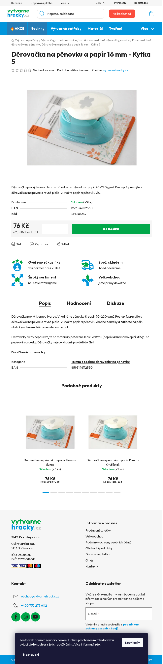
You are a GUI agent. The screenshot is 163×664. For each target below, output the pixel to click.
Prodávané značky (98, 530)
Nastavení (31, 654)
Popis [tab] (45, 303)
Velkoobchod (122, 14)
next (149, 450)
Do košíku (111, 229)
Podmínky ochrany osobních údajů (108, 542)
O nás (89, 560)
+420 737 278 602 (34, 605)
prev (14, 450)
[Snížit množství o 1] (45, 229)
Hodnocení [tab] (79, 303)
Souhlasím (132, 643)
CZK (99, 3)
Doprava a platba (41, 3)
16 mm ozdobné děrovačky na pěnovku (100, 362)
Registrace (141, 3)
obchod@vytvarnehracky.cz (40, 596)
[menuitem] (17, 28)
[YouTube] (35, 616)
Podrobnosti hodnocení (72, 70)
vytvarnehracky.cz (115, 70)
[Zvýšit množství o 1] (65, 229)
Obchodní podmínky (99, 548)
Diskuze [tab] (115, 303)
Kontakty (91, 566)
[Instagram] (25, 616)
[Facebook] (15, 616)
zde (97, 644)
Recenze (16, 3)
